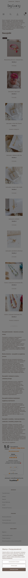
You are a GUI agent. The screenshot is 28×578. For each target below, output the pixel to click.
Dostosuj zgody (14, 565)
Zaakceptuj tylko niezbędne (14, 561)
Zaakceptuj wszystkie (14, 569)
